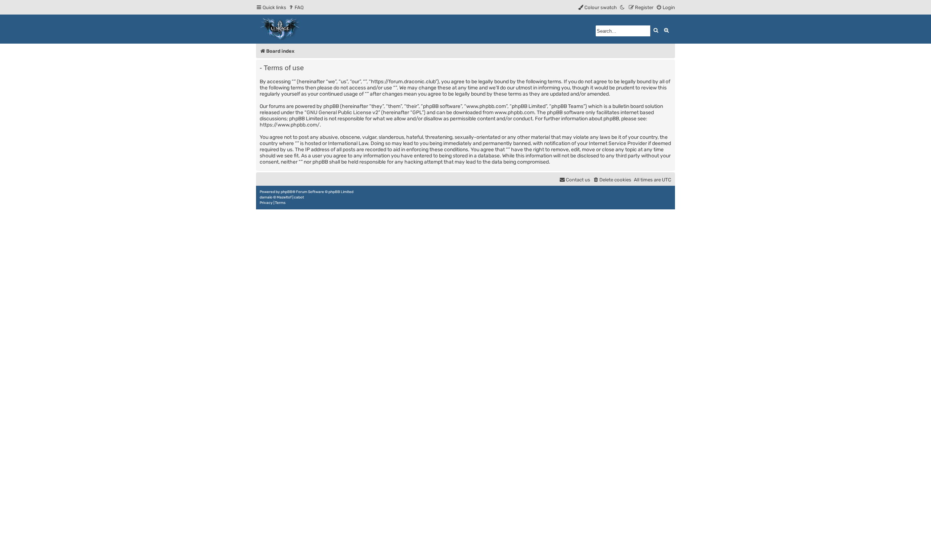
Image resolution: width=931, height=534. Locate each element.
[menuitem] (296, 7)
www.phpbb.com (514, 112)
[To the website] (280, 29)
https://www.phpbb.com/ (290, 125)
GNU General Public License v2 (342, 112)
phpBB (286, 192)
